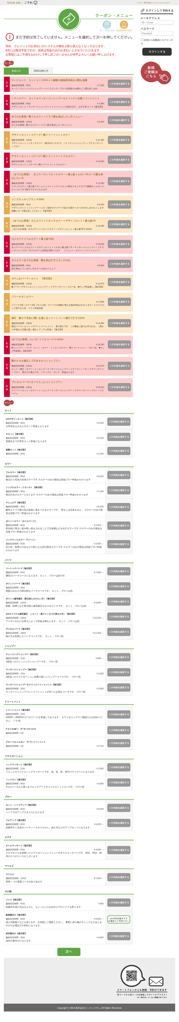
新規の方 (16, 71)
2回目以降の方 (41, 70)
